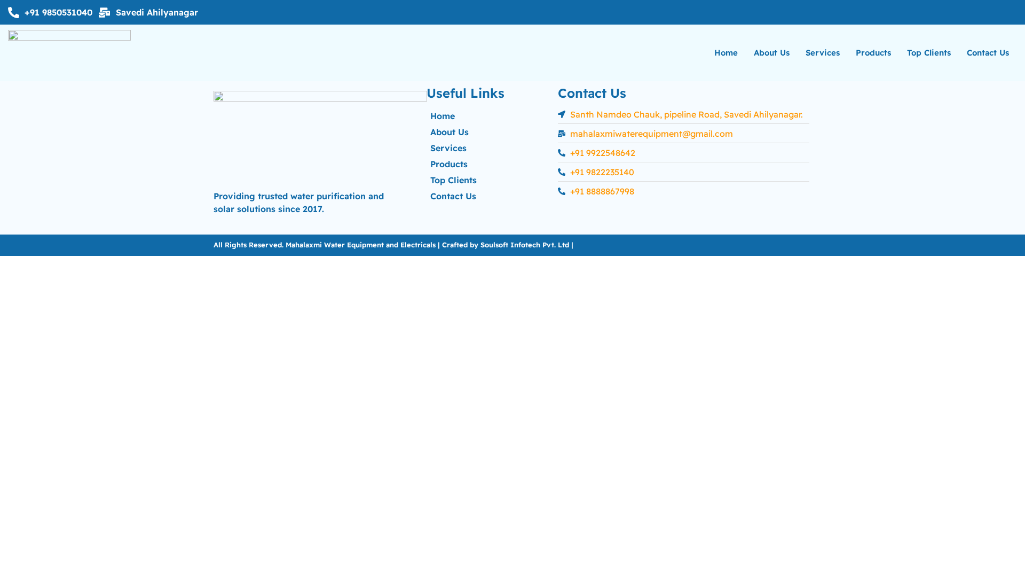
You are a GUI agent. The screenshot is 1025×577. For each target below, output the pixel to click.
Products (873, 53)
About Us (772, 53)
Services (823, 53)
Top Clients (929, 53)
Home (726, 53)
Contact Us (988, 53)
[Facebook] (983, 12)
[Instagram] (1005, 12)
